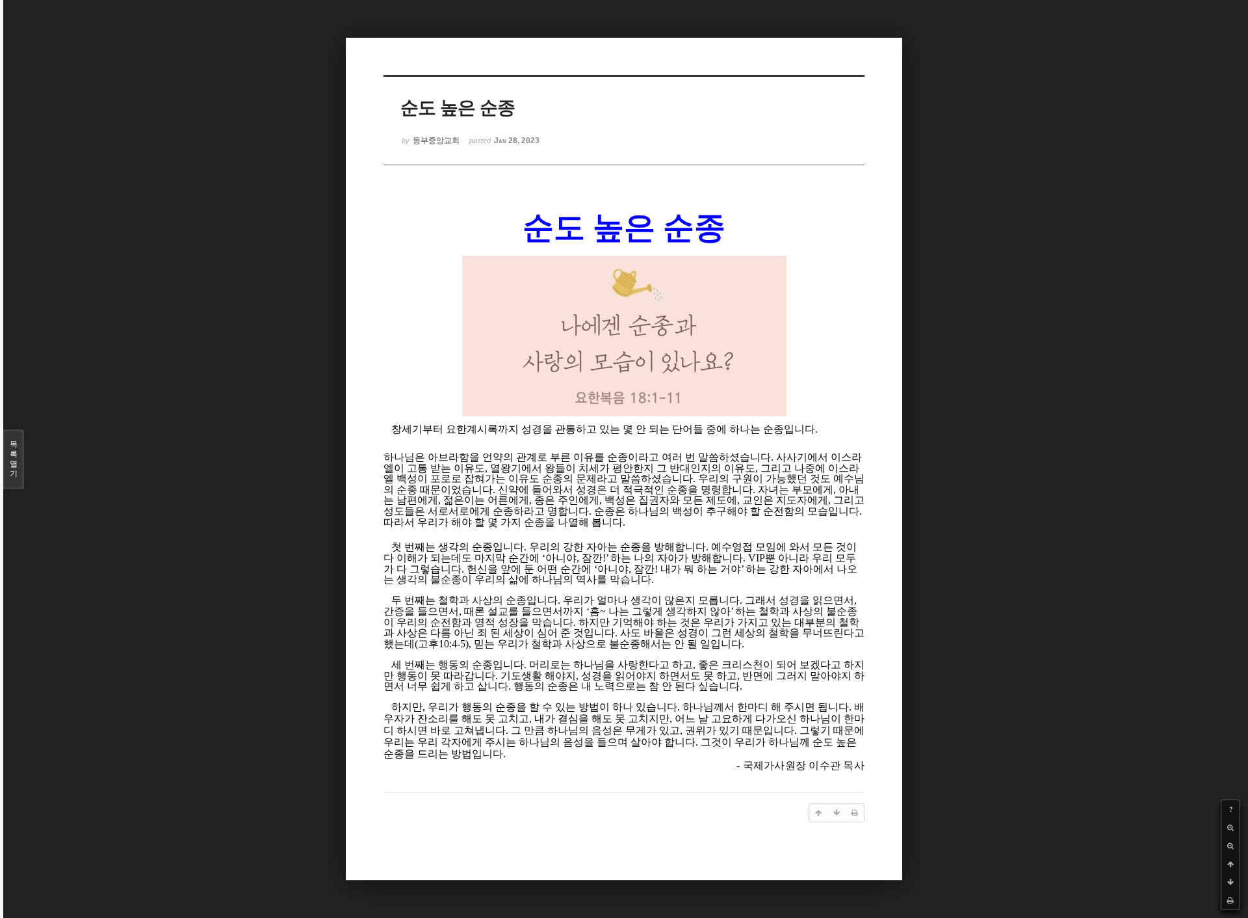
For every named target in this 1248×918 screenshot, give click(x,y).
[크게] (1230, 827)
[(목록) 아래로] (1230, 882)
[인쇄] (1230, 900)
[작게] (1230, 846)
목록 (14, 459)
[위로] (1230, 864)
